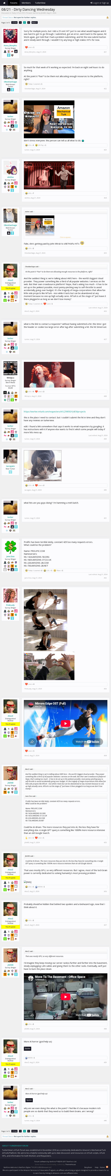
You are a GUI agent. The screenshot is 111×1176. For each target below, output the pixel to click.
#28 (105, 396)
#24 (105, 198)
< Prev (14, 22)
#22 (105, 89)
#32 (105, 578)
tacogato (10, 466)
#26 (105, 311)
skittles (10, 177)
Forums (13, 2)
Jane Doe (10, 556)
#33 (105, 689)
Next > (34, 22)
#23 (105, 150)
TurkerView (40, 2)
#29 (105, 439)
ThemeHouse (70, 1164)
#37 (105, 925)
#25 (105, 253)
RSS (107, 1167)
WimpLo (28, 396)
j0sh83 (43, 13)
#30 (105, 490)
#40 (105, 1121)
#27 (105, 339)
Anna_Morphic (10, 45)
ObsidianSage (10, 82)
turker (10, 116)
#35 (105, 842)
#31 (105, 518)
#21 (105, 52)
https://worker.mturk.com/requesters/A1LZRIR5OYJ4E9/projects (55, 411)
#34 (105, 756)
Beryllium (88, 1167)
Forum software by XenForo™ (55, 1161)
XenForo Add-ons (10, 1167)
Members (26, 2)
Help (96, 1167)
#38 (105, 1029)
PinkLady (10, 605)
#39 (105, 1062)
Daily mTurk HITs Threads (22, 13)
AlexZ (10, 280)
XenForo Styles (24, 1167)
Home (4, 3)
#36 (105, 891)
